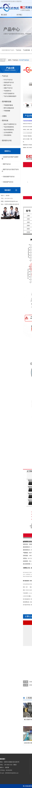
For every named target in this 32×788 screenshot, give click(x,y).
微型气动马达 (7, 85)
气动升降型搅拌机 (9, 127)
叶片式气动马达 (24, 60)
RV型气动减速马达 (9, 93)
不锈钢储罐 (7, 110)
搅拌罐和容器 (6, 101)
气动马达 (18, 50)
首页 (9, 60)
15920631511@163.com (11, 201)
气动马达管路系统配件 (10, 96)
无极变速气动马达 (9, 82)
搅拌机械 (5, 120)
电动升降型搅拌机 (9, 129)
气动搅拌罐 (26, 50)
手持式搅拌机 (7, 135)
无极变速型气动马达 (9, 176)
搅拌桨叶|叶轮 (7, 140)
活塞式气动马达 (8, 88)
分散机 (4, 116)
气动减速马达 (7, 90)
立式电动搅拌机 (8, 132)
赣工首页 (4, 15)
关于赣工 (19, 15)
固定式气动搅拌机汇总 (10, 124)
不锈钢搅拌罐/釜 (8, 105)
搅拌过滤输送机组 (9, 108)
